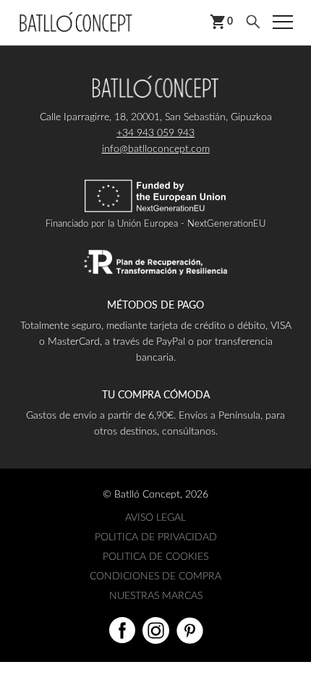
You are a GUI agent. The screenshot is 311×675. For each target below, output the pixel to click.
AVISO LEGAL (155, 518)
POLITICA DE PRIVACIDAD (156, 537)
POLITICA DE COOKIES (155, 557)
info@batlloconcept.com (156, 149)
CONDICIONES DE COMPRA (155, 576)
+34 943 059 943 (155, 133)
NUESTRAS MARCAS (156, 596)
